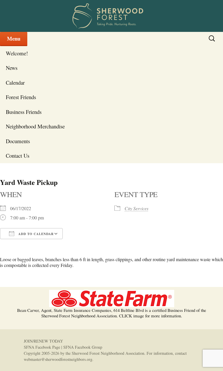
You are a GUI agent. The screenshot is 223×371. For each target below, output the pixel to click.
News (11, 67)
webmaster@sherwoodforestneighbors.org (58, 359)
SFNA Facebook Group (82, 347)
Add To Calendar (35, 234)
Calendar (15, 82)
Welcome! (17, 53)
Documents (18, 141)
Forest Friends (21, 97)
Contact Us (17, 155)
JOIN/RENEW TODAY (43, 341)
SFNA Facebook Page (42, 347)
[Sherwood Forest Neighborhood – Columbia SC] (111, 16)
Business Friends (24, 111)
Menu (13, 38)
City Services (136, 208)
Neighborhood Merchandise (35, 126)
